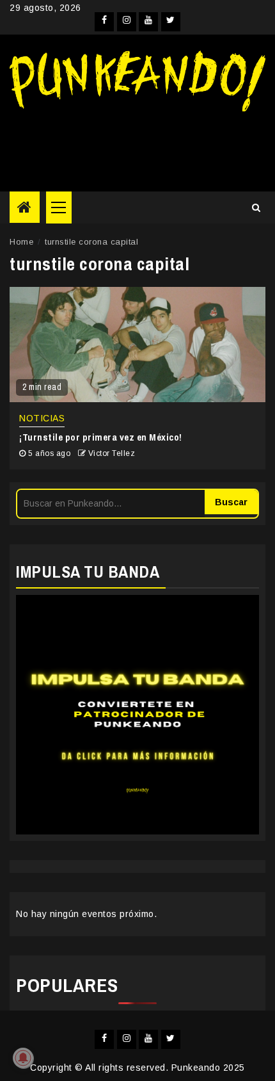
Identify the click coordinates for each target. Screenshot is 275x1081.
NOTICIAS (42, 418)
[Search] (256, 207)
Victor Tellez (112, 453)
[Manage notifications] (23, 1058)
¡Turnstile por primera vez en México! (100, 437)
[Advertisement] (137, 146)
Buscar (231, 502)
